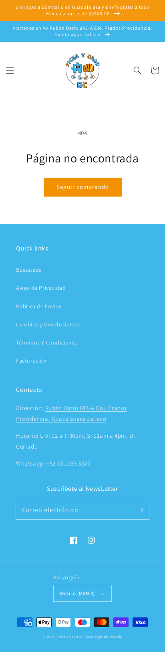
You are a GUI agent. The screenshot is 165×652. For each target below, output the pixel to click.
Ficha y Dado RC (70, 636)
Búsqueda (29, 269)
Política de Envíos (39, 306)
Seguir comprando (82, 187)
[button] (10, 70)
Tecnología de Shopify (103, 636)
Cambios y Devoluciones (47, 324)
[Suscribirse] (140, 510)
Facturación (31, 360)
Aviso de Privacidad (41, 287)
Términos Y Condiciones (47, 342)
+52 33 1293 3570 (68, 463)
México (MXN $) (77, 593)
